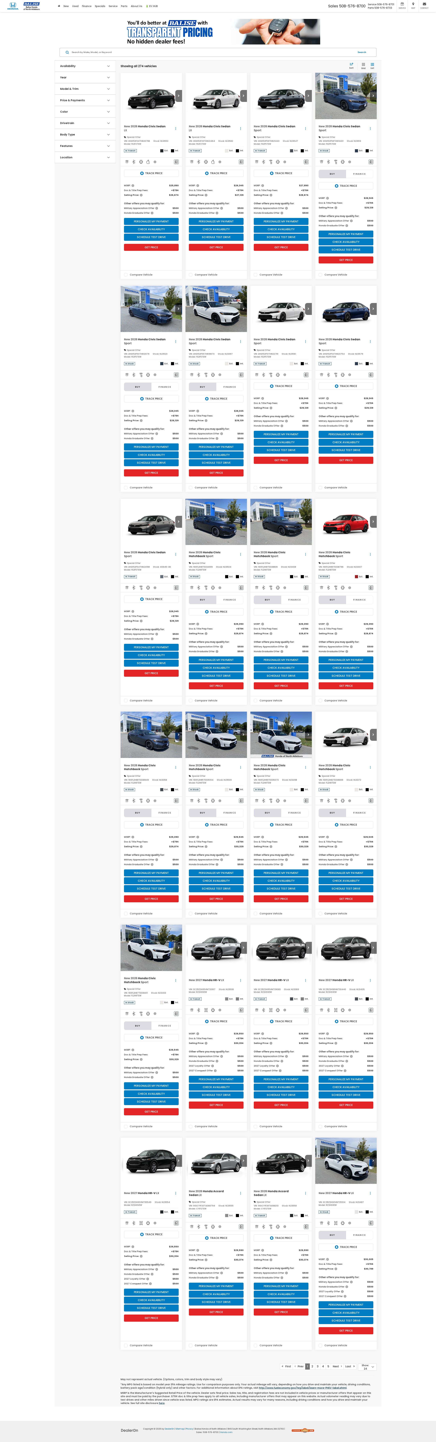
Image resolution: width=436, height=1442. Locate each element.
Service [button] (113, 6)
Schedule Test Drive (151, 237)
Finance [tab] (359, 174)
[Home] (59, 6)
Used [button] (75, 6)
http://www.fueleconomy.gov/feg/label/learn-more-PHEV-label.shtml (303, 1388)
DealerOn (169, 1429)
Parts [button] (124, 6)
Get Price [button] (151, 247)
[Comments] (176, 162)
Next (337, 1366)
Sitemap (180, 1429)
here (162, 1403)
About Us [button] (136, 6)
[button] (178, 96)
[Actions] (176, 128)
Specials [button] (100, 6)
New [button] (66, 6)
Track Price (153, 173)
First (287, 1366)
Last (349, 1366)
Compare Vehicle (141, 274)
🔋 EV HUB (152, 6)
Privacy (189, 1429)
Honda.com (226, 1432)
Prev (299, 1366)
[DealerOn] (129, 1430)
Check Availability (151, 229)
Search (362, 52)
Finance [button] (86, 6)
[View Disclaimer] (155, 161)
